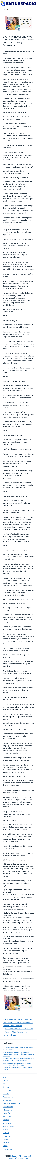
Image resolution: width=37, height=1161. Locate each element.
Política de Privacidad (18, 1156)
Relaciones (7, 1139)
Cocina (6, 1087)
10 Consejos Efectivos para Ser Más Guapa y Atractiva (17, 1068)
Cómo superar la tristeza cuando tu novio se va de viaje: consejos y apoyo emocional (18, 1059)
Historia (6, 1119)
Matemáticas (8, 1126)
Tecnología (7, 1149)
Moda (5, 1129)
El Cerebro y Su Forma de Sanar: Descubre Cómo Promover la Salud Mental (17, 1064)
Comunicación (9, 1090)
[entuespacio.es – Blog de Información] (18, 3)
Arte (4, 1077)
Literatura (7, 1123)
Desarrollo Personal (11, 1103)
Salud (5, 1146)
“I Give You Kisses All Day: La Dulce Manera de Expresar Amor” (18, 1049)
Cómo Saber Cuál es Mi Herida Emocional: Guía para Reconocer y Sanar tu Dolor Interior (18, 1022)
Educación (7, 1110)
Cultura (6, 1093)
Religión (6, 1142)
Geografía (7, 1116)
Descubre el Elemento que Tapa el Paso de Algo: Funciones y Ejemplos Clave (18, 1032)
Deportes (7, 1100)
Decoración (8, 1097)
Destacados (8, 1106)
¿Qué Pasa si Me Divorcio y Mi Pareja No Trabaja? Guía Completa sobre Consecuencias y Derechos (18, 1054)
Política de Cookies (21, 1158)
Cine (5, 1084)
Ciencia (6, 1080)
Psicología (7, 1136)
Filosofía (6, 1113)
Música (6, 1133)
